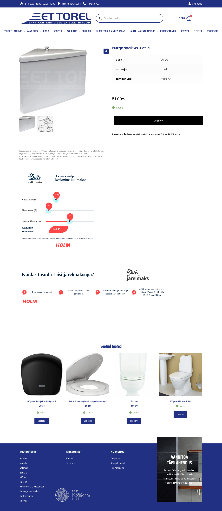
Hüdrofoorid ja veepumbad (110, 31)
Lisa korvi (158, 120)
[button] (106, 51)
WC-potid (72, 31)
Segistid (58, 31)
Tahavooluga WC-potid (158, 134)
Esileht (8, 31)
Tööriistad (212, 31)
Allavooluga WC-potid (136, 134)
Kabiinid (17, 31)
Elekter (198, 31)
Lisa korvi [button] (41, 421)
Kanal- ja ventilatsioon (142, 31)
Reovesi (185, 31)
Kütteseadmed (168, 31)
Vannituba (32, 31)
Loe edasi (180, 414)
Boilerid (86, 31)
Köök (46, 31)
